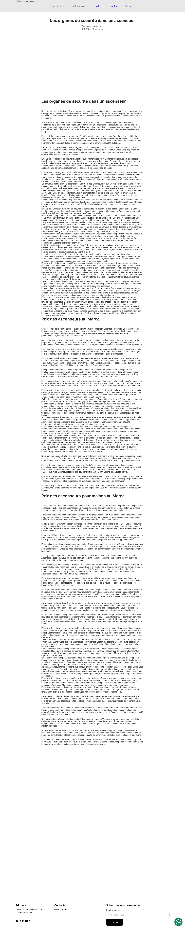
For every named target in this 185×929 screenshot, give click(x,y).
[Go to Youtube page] (26, 921)
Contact (129, 6)
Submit (114, 922)
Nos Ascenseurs (78, 6)
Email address (113, 910)
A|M (98, 6)
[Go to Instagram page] (20, 921)
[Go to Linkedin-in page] (23, 921)
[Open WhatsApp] (178, 922)
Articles (114, 6)
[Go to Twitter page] (29, 921)
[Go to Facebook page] (17, 921)
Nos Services (58, 6)
